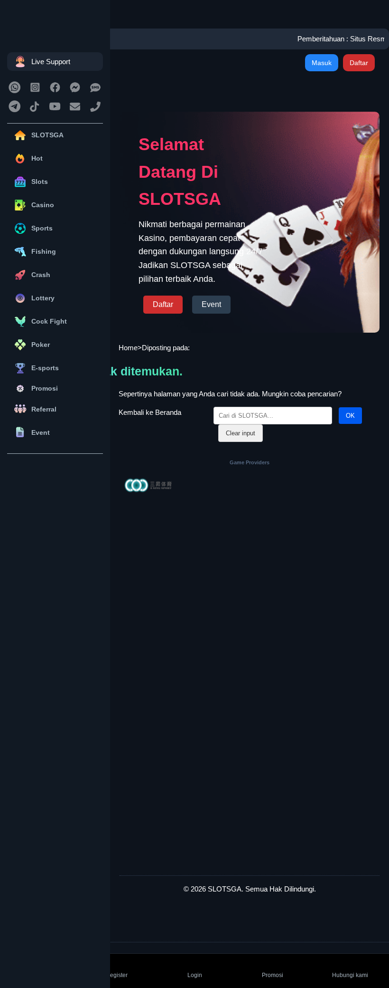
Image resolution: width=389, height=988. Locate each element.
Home (128, 348)
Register (117, 975)
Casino (42, 205)
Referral (43, 409)
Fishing (43, 251)
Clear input (240, 433)
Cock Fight (49, 321)
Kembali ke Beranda (150, 412)
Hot (37, 158)
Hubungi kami (350, 975)
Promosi (44, 388)
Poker (40, 344)
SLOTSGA (47, 135)
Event (40, 432)
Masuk (322, 63)
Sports (42, 228)
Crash (40, 274)
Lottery (43, 298)
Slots (39, 181)
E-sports (45, 368)
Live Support (50, 62)
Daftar (359, 63)
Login (194, 975)
